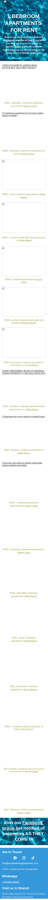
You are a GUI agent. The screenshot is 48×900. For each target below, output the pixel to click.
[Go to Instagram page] (24, 857)
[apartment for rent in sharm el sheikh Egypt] (24, 430)
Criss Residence (31, 365)
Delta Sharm (32, 409)
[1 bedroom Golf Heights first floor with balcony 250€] (24, 623)
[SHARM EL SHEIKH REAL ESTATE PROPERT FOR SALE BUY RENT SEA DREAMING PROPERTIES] (24, 534)
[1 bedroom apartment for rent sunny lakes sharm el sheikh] (24, 129)
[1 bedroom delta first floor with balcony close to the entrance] (24, 579)
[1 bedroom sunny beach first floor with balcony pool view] (24, 671)
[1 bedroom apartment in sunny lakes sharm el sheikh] (24, 797)
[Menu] (42, 6)
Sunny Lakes (27, 154)
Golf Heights (30, 641)
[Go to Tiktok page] (33, 857)
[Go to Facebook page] (15, 857)
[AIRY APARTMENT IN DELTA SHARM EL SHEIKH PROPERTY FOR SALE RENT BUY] (24, 386)
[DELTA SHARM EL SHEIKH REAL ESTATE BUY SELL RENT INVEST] (24, 81)
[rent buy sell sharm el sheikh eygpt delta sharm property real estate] (24, 480)
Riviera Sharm (29, 323)
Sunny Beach (30, 689)
